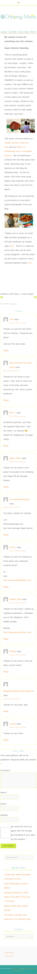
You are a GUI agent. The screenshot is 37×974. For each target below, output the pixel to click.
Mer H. (12, 413)
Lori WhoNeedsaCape (19, 499)
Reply (6, 350)
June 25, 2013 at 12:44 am (11, 699)
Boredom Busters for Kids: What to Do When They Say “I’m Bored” (17, 897)
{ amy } (12, 547)
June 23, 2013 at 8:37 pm (17, 462)
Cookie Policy (9, 956)
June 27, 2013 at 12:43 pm (17, 727)
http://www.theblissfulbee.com (17, 580)
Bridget (12, 651)
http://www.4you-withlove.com (17, 632)
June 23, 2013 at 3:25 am (17, 323)
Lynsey (12, 724)
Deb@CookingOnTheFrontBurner (18, 691)
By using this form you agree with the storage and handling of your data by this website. (23, 832)
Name (4, 792)
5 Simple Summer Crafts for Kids (19, 143)
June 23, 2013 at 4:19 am (11, 370)
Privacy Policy (9, 952)
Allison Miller (15, 458)
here (12, 246)
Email (4, 804)
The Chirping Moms (18, 16)
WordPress (16, 970)
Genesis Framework (30, 968)
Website (4, 815)
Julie (11, 319)
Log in (23, 970)
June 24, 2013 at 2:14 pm (17, 655)
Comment (6, 770)
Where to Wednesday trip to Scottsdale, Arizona (18, 151)
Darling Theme (16, 968)
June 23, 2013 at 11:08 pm (17, 603)
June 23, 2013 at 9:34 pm (17, 551)
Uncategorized (13, 303)
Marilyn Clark (15, 599)
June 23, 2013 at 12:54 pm (17, 416)
